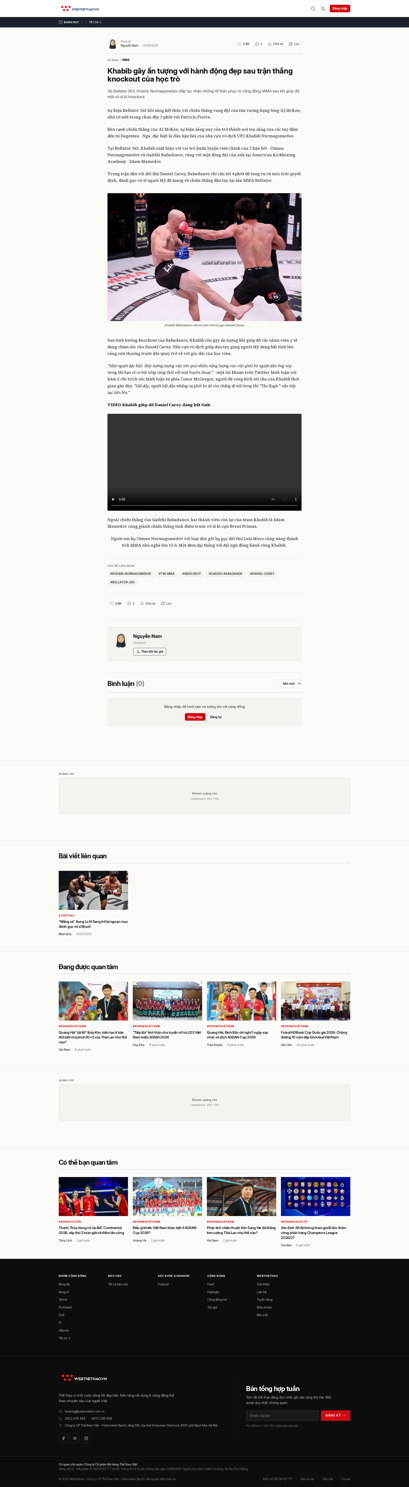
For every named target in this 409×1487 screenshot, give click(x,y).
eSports (64, 1330)
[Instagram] (86, 1438)
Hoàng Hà (139, 1240)
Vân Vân (286, 1045)
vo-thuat (113, 60)
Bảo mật (262, 1315)
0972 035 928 (102, 1418)
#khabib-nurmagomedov (130, 574)
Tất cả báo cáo (118, 1284)
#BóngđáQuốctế (294, 1221)
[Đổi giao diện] (323, 8)
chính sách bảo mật (287, 1425)
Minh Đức (65, 934)
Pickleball (65, 1307)
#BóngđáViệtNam (72, 1026)
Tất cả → (95, 22)
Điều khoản (264, 1307)
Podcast (163, 1284)
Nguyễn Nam (129, 45)
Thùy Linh (65, 1240)
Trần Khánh (214, 1045)
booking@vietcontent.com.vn (84, 1411)
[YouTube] (75, 1438)
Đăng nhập (340, 8)
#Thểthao (67, 915)
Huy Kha (138, 1045)
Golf (61, 1315)
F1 (60, 1323)
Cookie (346, 1479)
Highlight (213, 1292)
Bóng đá (64, 1284)
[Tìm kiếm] (313, 8)
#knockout (191, 574)
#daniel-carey (262, 574)
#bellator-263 (122, 582)
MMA (126, 60)
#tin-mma (167, 574)
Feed (210, 1284)
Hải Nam (64, 1049)
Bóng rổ (64, 1292)
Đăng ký (216, 717)
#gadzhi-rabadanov (226, 574)
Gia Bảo (286, 1245)
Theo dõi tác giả (152, 651)
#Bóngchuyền (70, 1221)
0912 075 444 (75, 1418)
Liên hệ (262, 1292)
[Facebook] (63, 1438)
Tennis (63, 1299)
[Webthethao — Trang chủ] (80, 8)
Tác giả (212, 1307)
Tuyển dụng (264, 1299)
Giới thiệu (263, 1284)
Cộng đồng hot (217, 1299)
